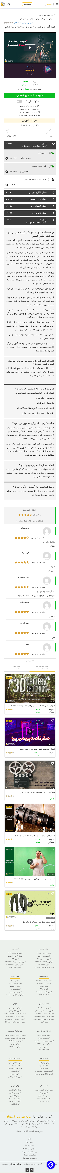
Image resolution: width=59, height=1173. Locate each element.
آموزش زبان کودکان (15, 1101)
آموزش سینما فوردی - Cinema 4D (43, 1019)
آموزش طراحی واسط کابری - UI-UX (15, 1013)
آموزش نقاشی (44, 1068)
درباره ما (29, 1142)
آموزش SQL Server (44, 964)
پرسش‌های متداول (29, 1158)
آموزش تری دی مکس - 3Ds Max (15, 1022)
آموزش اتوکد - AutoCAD (15, 1041)
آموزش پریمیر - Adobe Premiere (44, 1016)
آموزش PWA (44, 989)
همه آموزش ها (49, 15)
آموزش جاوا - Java (44, 956)
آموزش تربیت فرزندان (43, 1098)
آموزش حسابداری (15, 1065)
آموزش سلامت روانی (44, 1095)
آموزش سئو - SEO (15, 967)
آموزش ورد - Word (44, 1038)
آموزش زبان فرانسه (15, 1098)
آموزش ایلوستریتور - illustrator (15, 1019)
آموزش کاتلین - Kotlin (44, 983)
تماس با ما (29, 1145)
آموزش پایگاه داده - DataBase (44, 962)
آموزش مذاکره (15, 1071)
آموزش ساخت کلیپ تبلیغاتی (44, 1011)
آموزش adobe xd (44, 1049)
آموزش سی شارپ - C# (44, 959)
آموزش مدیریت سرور (15, 992)
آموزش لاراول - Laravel (15, 956)
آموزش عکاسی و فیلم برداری (44, 19)
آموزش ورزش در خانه (44, 1063)
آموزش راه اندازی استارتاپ (15, 1063)
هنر (40, 15)
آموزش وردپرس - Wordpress (15, 964)
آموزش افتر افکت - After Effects (44, 1013)
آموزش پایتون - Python (44, 953)
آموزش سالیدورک (15, 1044)
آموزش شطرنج (44, 1065)
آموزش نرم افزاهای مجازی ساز (15, 995)
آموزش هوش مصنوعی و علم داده (44, 967)
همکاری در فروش (29, 1155)
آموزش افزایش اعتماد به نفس (44, 1090)
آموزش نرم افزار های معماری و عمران (15, 1035)
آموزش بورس (15, 1074)
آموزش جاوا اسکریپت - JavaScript (15, 962)
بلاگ (29, 1139)
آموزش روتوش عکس (15, 1008)
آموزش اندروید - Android (44, 980)
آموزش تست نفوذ (15, 989)
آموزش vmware (15, 986)
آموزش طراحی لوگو (15, 1011)
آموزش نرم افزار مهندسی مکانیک (15, 1038)
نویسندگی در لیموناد (29, 1151)
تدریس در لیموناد (29, 1148)
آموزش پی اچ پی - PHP (15, 953)
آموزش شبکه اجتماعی (15, 1077)
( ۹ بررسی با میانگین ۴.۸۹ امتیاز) (24, 23)
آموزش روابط (44, 1093)
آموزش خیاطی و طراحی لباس (44, 1074)
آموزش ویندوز (44, 1046)
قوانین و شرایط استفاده (33, 1164)
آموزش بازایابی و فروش (15, 1068)
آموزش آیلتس (15, 1104)
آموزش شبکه (15, 980)
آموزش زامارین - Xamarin (44, 992)
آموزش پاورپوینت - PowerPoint (44, 1041)
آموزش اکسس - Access (44, 1044)
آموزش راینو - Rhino (15, 1046)
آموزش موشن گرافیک (44, 1008)
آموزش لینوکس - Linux (15, 983)
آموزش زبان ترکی (15, 1095)
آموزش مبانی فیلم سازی (27, 19)
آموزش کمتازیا (44, 1022)
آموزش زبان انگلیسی (15, 1090)
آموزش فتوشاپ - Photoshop (15, 1016)
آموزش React (44, 986)
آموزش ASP (15, 959)
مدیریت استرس (44, 1101)
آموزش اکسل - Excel (43, 1035)
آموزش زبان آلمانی (15, 1093)
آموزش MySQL (44, 995)
